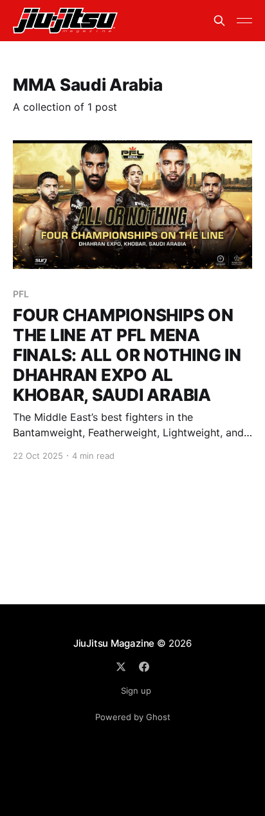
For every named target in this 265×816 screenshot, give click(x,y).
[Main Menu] (244, 20)
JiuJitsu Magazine (113, 643)
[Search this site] (219, 20)
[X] (121, 667)
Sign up (136, 690)
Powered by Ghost (132, 717)
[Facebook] (144, 667)
